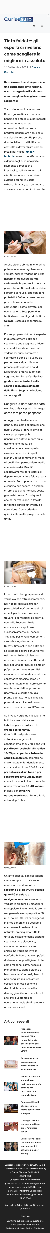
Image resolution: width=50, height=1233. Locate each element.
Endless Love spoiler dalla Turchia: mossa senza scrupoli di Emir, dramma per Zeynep (31, 1146)
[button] (34, 26)
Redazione (11, 1228)
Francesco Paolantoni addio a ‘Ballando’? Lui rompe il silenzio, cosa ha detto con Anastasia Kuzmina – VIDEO (31, 1040)
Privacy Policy (25, 1228)
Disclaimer (39, 1228)
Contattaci (25, 1208)
